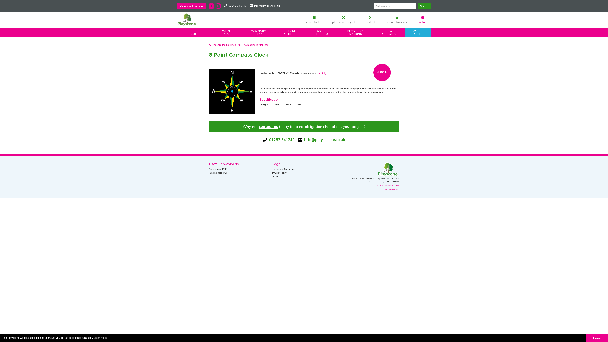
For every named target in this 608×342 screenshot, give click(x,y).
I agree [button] (597, 338)
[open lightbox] (232, 91)
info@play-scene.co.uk (267, 5)
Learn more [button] (100, 337)
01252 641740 (237, 5)
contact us (268, 126)
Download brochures (191, 5)
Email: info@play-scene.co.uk (388, 185)
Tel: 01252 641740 (392, 189)
